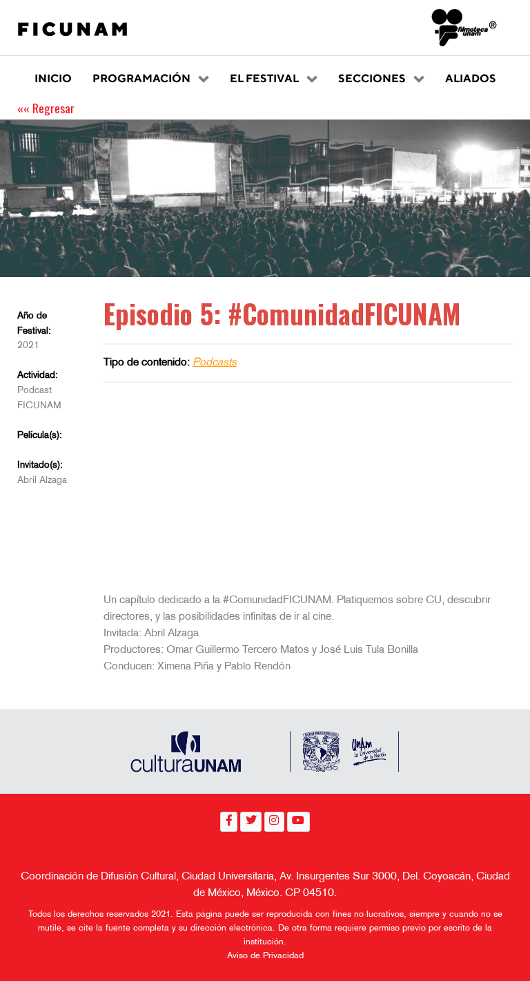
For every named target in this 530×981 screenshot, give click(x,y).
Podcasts (215, 363)
